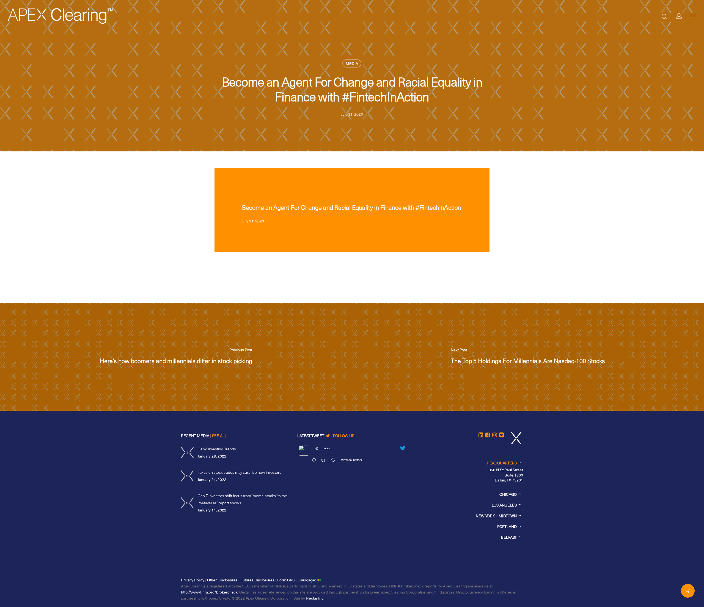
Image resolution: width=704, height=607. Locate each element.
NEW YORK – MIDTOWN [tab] (496, 516)
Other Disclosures (222, 580)
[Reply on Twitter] (315, 460)
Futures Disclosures (257, 580)
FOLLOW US (343, 436)
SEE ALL (219, 436)
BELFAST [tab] (509, 537)
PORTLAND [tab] (507, 526)
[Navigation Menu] (693, 16)
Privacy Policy (192, 580)
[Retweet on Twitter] (324, 460)
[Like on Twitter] (335, 460)
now (327, 447)
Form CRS (286, 580)
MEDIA (352, 63)
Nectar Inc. (315, 598)
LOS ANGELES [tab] (504, 505)
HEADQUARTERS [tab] (502, 463)
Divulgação (307, 580)
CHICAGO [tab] (508, 494)
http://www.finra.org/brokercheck (209, 592)
